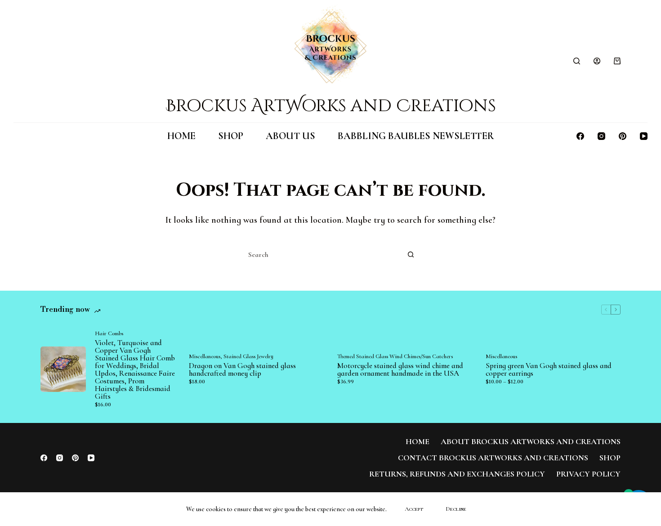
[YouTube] (644, 136)
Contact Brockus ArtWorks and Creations (493, 458)
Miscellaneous (204, 356)
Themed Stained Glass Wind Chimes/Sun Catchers (395, 356)
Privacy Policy (588, 474)
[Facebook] (580, 136)
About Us (290, 136)
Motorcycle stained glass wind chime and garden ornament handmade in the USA (400, 369)
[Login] (597, 61)
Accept (414, 509)
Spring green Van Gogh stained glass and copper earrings (549, 369)
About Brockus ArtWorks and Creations (531, 441)
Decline (456, 509)
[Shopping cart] (617, 61)
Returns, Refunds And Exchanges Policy (457, 474)
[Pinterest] (622, 136)
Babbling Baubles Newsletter (416, 136)
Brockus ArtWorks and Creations (330, 105)
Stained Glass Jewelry (248, 356)
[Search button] (411, 255)
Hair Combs (109, 333)
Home (181, 136)
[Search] (576, 61)
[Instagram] (601, 136)
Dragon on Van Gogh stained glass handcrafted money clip (242, 369)
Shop (230, 136)
